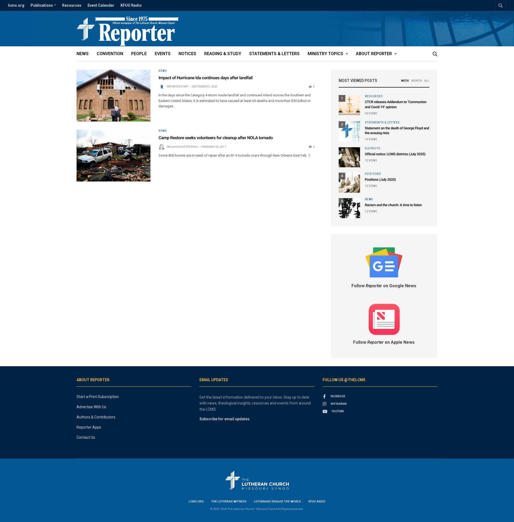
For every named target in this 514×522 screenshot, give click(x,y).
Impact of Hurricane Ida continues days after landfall (205, 77)
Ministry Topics (325, 53)
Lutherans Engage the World (277, 501)
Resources (71, 5)
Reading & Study (222, 53)
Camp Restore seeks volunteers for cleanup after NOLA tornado (215, 137)
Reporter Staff (178, 86)
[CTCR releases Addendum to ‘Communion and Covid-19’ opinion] (349, 105)
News (83, 53)
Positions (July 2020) (380, 180)
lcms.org (16, 5)
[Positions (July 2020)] (349, 183)
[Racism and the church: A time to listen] (349, 208)
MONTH (416, 80)
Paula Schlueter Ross (182, 146)
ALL (426, 80)
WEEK (405, 80)
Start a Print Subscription (98, 397)
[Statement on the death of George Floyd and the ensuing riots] (349, 131)
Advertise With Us (91, 407)
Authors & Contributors (96, 417)
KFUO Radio (131, 5)
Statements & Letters (274, 53)
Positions (373, 174)
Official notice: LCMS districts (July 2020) (395, 154)
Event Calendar (101, 5)
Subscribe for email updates (224, 419)
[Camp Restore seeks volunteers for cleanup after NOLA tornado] (113, 155)
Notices (187, 53)
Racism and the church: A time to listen (393, 205)
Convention (110, 53)
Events (163, 53)
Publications (42, 5)
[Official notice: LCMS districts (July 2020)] (349, 157)
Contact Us (86, 437)
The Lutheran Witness (229, 501)
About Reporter (374, 53)
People (139, 53)
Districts (372, 148)
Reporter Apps (89, 427)
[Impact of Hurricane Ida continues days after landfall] (113, 96)
